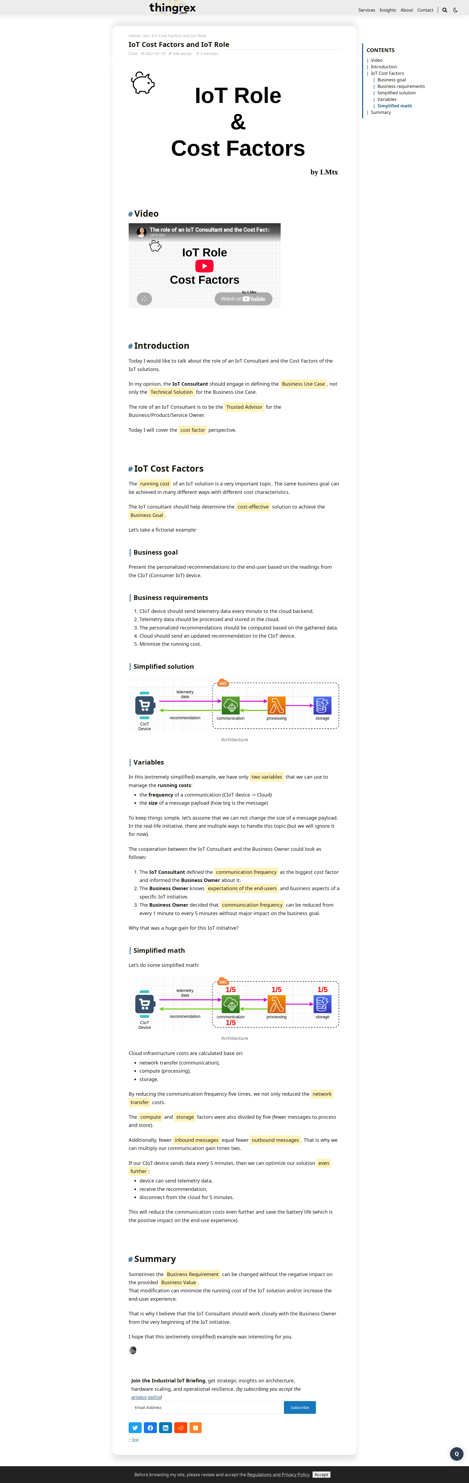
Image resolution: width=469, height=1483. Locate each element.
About (407, 10)
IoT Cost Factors (387, 73)
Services (367, 10)
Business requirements (401, 86)
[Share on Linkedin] (165, 1427)
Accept (321, 1475)
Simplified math (395, 106)
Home (134, 35)
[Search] (445, 10)
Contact (425, 10)
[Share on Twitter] (135, 1427)
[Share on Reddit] (180, 1427)
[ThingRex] (172, 12)
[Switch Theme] (455, 10)
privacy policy (145, 1397)
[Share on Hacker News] (195, 1427)
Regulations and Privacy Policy (278, 1475)
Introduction (384, 67)
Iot (145, 35)
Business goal (392, 80)
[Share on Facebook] (150, 1427)
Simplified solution (397, 93)
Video (377, 60)
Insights (388, 10)
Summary (381, 112)
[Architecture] (234, 705)
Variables (387, 99)
